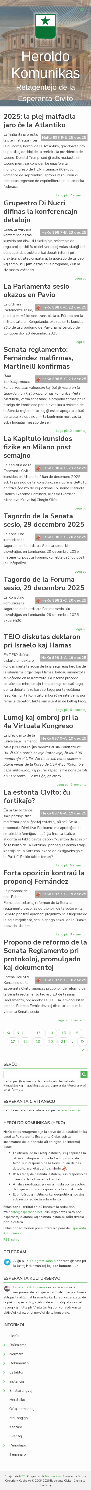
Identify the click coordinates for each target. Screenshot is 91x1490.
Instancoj (16, 1381)
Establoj (16, 1372)
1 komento (78, 784)
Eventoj (15, 1436)
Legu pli (62, 196)
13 (40, 1033)
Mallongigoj (18, 1418)
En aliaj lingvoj (20, 1390)
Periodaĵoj (17, 1445)
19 (39, 1041)
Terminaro (17, 1454)
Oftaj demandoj (21, 1408)
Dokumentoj (19, 1363)
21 (65, 1041)
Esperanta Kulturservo (30, 1287)
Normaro (16, 1354)
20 (52, 1041)
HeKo (14, 1335)
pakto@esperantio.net (25, 1212)
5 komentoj (78, 865)
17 (14, 1042)
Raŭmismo (18, 1345)
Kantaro (15, 1427)
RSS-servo (12, 1239)
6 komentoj (78, 710)
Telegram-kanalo (42, 1260)
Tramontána (53, 1476)
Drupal (82, 1476)
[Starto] (45, 27)
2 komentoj (78, 195)
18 (27, 1041)
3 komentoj (78, 934)
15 (65, 1033)
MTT (22, 1476)
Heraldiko (17, 1399)
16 (78, 1033)
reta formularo (72, 1110)
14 (53, 1033)
